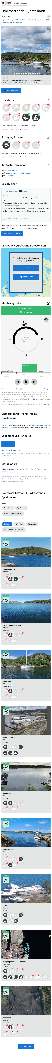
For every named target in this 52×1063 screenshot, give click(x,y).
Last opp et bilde (11, 90)
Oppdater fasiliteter (23, 129)
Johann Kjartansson (10, 191)
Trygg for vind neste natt (13, 513)
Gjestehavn (21, 508)
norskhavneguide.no (20, 3)
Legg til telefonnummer (22, 173)
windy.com (34, 399)
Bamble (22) (5, 22)
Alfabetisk (19, 524)
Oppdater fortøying (23, 157)
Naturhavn (8, 508)
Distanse (7, 524)
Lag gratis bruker (26, 276)
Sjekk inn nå (8, 444)
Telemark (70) (44, 20)
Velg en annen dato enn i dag (10, 450)
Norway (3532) (12, 20)
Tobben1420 (18, 83)
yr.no (21, 392)
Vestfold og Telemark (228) (29, 20)
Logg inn (26, 267)
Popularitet (32, 524)
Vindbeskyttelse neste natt (13, 529)
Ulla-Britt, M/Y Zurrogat (35, 469)
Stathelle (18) (17, 22)
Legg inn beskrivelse (12, 233)
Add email (10, 175)
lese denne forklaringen (41, 389)
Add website (12, 170)
